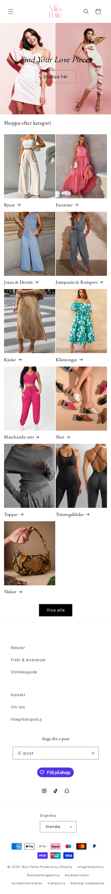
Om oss (18, 707)
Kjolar (10, 359)
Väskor (10, 591)
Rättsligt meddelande (87, 883)
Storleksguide (24, 672)
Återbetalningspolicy (43, 875)
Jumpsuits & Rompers (77, 282)
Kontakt (18, 694)
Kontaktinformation (27, 883)
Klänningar (66, 359)
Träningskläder (70, 514)
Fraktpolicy (56, 883)
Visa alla (56, 610)
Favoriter (64, 205)
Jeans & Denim (18, 282)
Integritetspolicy (26, 719)
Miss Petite (30, 867)
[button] (11, 11)
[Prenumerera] (92, 753)
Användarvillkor (77, 875)
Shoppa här (55, 76)
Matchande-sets (19, 437)
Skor (60, 437)
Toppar (11, 514)
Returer (18, 647)
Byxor (9, 205)
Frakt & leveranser (28, 659)
